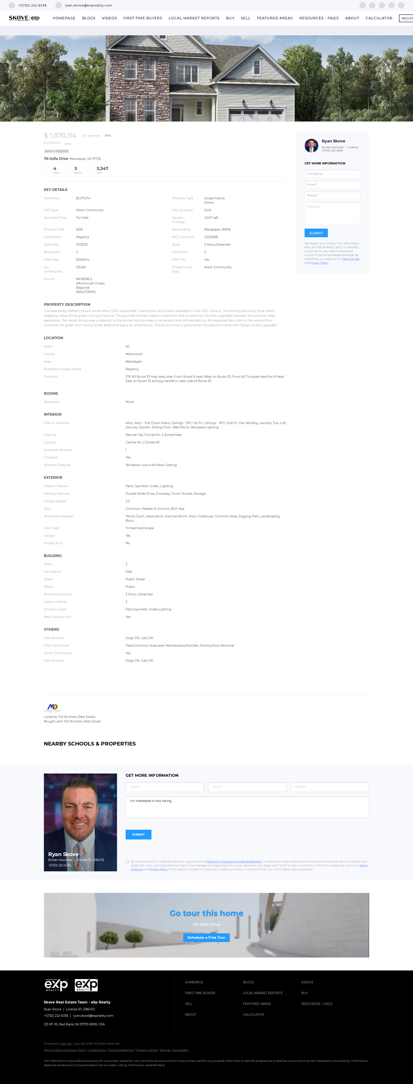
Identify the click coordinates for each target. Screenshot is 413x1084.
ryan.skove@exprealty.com (93, 1016)
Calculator (379, 18)
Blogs (89, 18)
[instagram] (382, 5)
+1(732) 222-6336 (332, 150)
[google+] (401, 5)
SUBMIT (138, 834)
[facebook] (362, 5)
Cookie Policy (97, 1050)
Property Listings (147, 1050)
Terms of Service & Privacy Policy (65, 1050)
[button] (213, 982)
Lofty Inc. (66, 1043)
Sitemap (165, 1050)
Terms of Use (350, 258)
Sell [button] (246, 18)
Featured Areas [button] (275, 18)
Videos (109, 18)
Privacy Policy (319, 262)
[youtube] (391, 5)
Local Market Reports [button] (194, 18)
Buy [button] (230, 18)
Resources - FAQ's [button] (319, 18)
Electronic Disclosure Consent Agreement (234, 861)
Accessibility (181, 1050)
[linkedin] (372, 5)
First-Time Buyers (142, 18)
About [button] (352, 18)
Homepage (64, 18)
